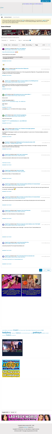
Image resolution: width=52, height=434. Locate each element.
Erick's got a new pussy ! (22, 154)
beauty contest (22, 330)
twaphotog (7, 154)
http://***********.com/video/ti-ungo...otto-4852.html (13, 101)
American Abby (20, 170)
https (3, 86)
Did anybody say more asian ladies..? (22, 94)
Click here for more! (6, 162)
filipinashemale (34, 330)
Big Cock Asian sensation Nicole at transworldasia (28, 196)
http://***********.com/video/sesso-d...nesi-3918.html (14, 120)
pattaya (37, 332)
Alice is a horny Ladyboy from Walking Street (27, 80)
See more (4, 60)
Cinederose (7, 48)
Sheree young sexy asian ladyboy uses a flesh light (28, 224)
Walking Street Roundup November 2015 (25, 142)
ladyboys (18, 333)
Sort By (5, 45)
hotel (42, 330)
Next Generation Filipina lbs (22, 68)
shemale (3, 335)
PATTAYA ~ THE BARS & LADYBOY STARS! (14, 143)
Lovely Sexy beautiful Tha (23, 242)
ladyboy (6, 332)
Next (48, 270)
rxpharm (7, 68)
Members (12, 40)
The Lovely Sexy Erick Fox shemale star (25, 255)
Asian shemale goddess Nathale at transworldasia (28, 183)
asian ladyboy (4, 330)
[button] (3, 65)
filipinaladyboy (28, 330)
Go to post (9, 60)
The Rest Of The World (10, 69)
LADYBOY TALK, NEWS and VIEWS (12, 129)
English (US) (5, 412)
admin (6, 128)
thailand (8, 335)
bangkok (15, 330)
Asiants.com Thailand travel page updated (25, 128)
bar (19, 330)
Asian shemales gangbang (20, 115)
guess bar (39, 330)
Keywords (4, 40)
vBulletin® (26, 427)
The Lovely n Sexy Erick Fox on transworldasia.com (12, 259)
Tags (19, 40)
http (3, 105)
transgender (13, 335)
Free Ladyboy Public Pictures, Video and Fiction (15, 49)
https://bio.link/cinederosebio (8, 52)
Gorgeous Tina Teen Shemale (23, 210)
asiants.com (8, 80)
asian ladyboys (10, 330)
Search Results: (4, 37)
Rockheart (7, 142)
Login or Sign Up (45, 1)
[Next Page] (49, 45)
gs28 (6, 94)
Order (23, 45)
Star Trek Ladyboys (21, 48)
